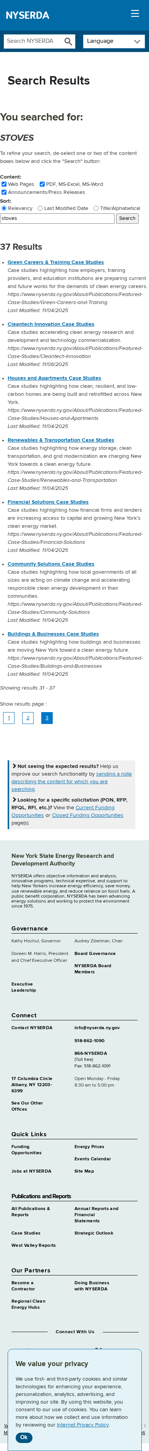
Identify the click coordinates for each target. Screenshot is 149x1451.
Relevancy (20, 208)
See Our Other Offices (27, 1106)
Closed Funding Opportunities (87, 815)
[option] (78, 287)
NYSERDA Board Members (93, 969)
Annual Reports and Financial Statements (96, 1215)
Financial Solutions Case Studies (48, 502)
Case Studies (25, 1233)
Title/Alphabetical (120, 208)
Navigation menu (135, 15)
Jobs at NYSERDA (31, 1171)
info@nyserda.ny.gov (97, 1028)
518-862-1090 (89, 1041)
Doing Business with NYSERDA (91, 1286)
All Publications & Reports (30, 1212)
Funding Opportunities (26, 1150)
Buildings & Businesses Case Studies (53, 634)
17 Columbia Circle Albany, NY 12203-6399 (31, 1085)
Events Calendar (92, 1159)
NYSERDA (27, 15)
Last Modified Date (66, 208)
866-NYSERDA (90, 1053)
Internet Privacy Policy (83, 1425)
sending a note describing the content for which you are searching (71, 781)
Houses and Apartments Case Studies (54, 378)
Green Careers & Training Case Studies (56, 262)
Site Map (84, 1171)
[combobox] (32, 41)
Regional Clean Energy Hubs (28, 1304)
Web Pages (21, 184)
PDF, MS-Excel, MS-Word (74, 184)
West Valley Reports (33, 1245)
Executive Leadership (23, 987)
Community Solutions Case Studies (51, 564)
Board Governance (95, 954)
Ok (24, 1437)
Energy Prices (89, 1147)
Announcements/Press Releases (46, 192)
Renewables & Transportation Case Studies (61, 440)
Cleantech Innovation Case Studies (51, 324)
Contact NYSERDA (31, 1028)
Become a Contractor (23, 1286)
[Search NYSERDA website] (68, 41)
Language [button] (100, 41)
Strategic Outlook (93, 1233)
